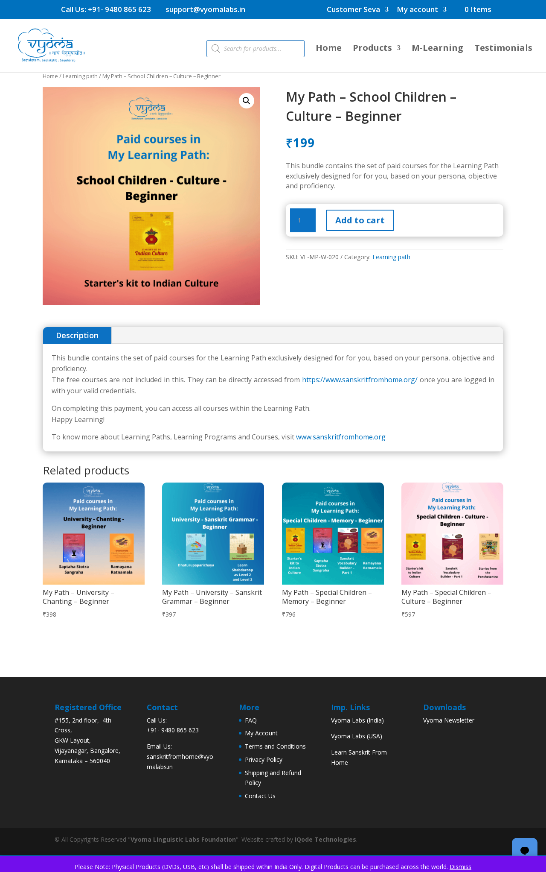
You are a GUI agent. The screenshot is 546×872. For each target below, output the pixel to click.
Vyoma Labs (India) (357, 720)
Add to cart (360, 220)
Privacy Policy (263, 759)
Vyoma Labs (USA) (356, 736)
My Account (261, 733)
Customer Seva (353, 10)
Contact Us (260, 796)
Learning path (80, 76)
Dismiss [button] (460, 867)
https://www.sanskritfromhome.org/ (361, 379)
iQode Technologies (325, 839)
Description (77, 335)
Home (329, 49)
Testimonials (503, 49)
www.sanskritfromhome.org (341, 437)
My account (417, 10)
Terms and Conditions (275, 746)
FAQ (251, 720)
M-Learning (437, 49)
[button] (246, 100)
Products (372, 49)
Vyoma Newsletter (448, 720)
